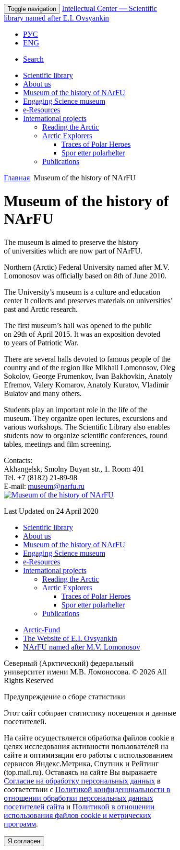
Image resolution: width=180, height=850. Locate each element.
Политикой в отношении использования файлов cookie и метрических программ (79, 815)
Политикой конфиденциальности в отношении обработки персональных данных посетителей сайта (87, 798)
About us (37, 84)
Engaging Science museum (64, 101)
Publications (60, 161)
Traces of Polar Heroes (96, 144)
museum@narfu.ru (56, 486)
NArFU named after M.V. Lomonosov (81, 647)
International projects (54, 118)
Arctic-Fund (41, 630)
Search (33, 59)
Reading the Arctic (70, 127)
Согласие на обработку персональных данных (79, 781)
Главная (17, 178)
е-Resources (41, 110)
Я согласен (24, 841)
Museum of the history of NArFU (74, 92)
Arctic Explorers (67, 136)
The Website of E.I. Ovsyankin (70, 638)
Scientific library (48, 75)
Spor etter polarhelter (93, 153)
